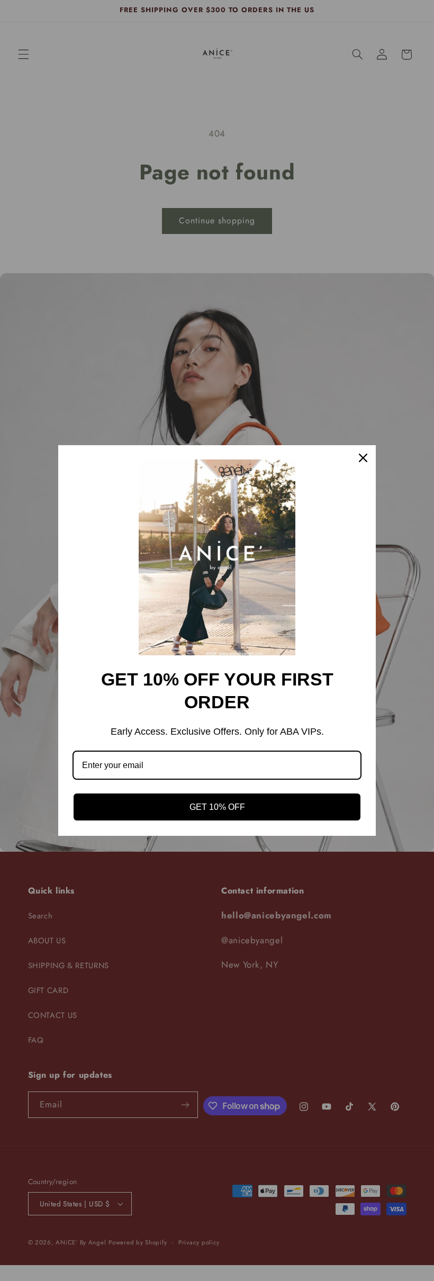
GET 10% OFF (217, 806)
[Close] (363, 458)
